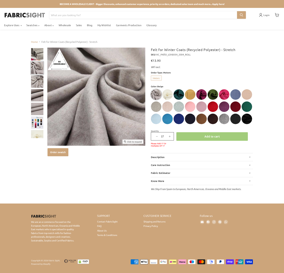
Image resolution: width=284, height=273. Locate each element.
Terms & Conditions (107, 234)
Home (34, 41)
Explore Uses (12, 25)
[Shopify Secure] (83, 262)
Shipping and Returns (154, 221)
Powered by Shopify (40, 263)
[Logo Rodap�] (70, 262)
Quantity (155, 131)
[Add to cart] (57, 152)
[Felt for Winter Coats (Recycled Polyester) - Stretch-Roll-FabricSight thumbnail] (37, 54)
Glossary (151, 25)
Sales (79, 25)
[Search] (241, 15)
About (48, 25)
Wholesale (65, 25)
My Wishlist (104, 25)
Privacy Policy (150, 225)
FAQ (99, 225)
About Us (102, 230)
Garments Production (129, 25)
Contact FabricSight (107, 221)
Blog (90, 25)
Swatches (32, 25)
